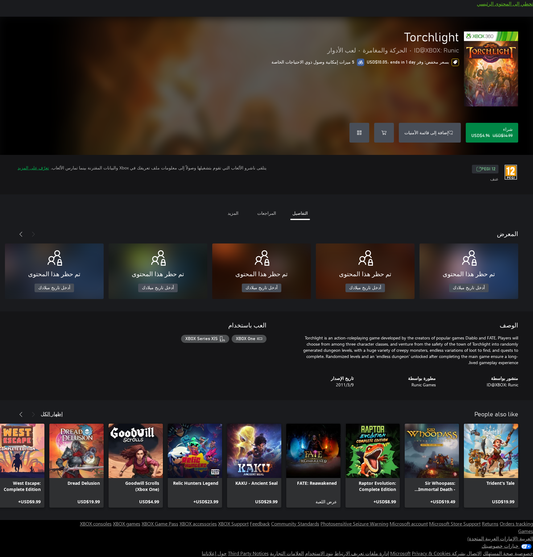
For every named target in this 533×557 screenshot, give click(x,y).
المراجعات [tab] (266, 213)
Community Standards (295, 523)
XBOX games (126, 523)
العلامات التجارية (287, 553)
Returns (490, 523)
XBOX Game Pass (160, 523)
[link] (491, 466)
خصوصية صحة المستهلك (508, 553)
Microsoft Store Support (455, 523)
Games (525, 531)
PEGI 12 (488, 169)
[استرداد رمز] (359, 133)
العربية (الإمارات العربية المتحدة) (500, 538)
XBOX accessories (198, 523)
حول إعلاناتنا (214, 553)
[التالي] (21, 234)
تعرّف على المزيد (33, 168)
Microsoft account (409, 523)
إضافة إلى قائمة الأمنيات (426, 132)
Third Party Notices (248, 553)
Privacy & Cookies (431, 553)
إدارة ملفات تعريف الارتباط (361, 553)
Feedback (260, 523)
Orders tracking (516, 523)
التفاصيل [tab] (300, 213)
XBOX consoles (96, 523)
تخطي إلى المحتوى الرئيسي (505, 3)
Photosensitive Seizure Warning (354, 523)
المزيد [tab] (233, 213)
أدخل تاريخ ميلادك (469, 288)
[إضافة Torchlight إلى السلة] (384, 133)
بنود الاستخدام (319, 553)
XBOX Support (233, 523)
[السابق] (33, 234)
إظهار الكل (52, 413)
